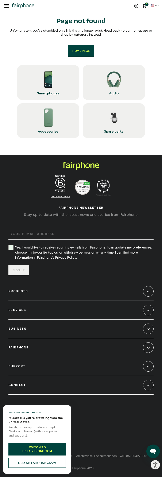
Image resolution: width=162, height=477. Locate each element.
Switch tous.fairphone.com (37, 449)
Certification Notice (60, 196)
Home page (81, 51)
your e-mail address (32, 234)
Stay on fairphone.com (37, 463)
